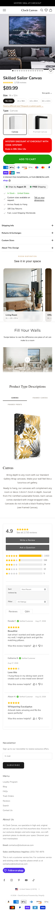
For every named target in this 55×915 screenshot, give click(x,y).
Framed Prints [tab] (15, 404)
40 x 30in (33, 101)
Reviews (6, 801)
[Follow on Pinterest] (18, 880)
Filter (10, 601)
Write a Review (27, 540)
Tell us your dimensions (39, 199)
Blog (5, 786)
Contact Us (8, 810)
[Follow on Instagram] (11, 880)
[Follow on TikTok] (33, 880)
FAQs (5, 791)
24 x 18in (21, 101)
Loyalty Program (10, 782)
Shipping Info (8, 225)
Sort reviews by (12, 591)
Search (6, 805)
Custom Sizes (8, 240)
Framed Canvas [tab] (40, 398)
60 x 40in (46, 101)
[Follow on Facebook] (4, 880)
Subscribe (13, 765)
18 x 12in (8, 101)
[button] (27, 556)
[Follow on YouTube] (26, 880)
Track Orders (8, 796)
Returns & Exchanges (11, 233)
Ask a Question (27, 547)
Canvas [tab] (15, 398)
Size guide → (47, 93)
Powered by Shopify (36, 895)
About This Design (10, 247)
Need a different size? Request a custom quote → (23, 106)
